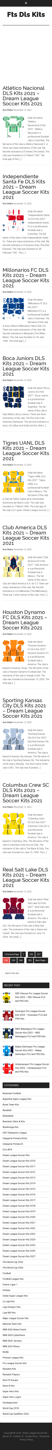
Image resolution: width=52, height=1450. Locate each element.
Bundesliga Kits (10, 1127)
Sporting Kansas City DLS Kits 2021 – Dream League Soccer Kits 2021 (24, 708)
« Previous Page (11, 954)
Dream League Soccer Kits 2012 (19, 1172)
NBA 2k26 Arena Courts (14, 1329)
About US (7, 1436)
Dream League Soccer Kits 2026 (19, 1250)
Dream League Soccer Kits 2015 (19, 1189)
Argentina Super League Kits (17, 1099)
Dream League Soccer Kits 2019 (19, 1211)
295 (30, 960)
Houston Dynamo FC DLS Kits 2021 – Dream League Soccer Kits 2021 (25, 620)
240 (21, 960)
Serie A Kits (9, 1385)
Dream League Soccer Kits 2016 (19, 1194)
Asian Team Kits (11, 1104)
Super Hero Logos (12, 1397)
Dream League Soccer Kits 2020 (19, 1217)
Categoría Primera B (13, 1144)
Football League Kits (13, 1279)
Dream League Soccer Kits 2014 (19, 1183)
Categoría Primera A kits (15, 1138)
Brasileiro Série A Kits (14, 1121)
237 (38, 954)
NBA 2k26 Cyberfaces (14, 1335)
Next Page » (41, 960)
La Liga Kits (9, 1301)
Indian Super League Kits (15, 1295)
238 (6, 960)
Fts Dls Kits (26, 14)
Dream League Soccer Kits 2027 (19, 1256)
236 (31, 954)
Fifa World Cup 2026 (13, 1267)
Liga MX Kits (9, 1312)
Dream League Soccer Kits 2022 (19, 1228)
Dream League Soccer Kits (16, 1155)
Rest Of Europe (10, 1380)
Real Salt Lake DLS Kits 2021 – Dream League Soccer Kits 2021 (26, 877)
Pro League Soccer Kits (15, 1363)
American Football (12, 1093)
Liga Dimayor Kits (12, 1307)
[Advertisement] (26, 58)
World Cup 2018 (11, 1408)
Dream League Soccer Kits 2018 (19, 1205)
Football (7, 1273)
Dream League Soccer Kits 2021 (19, 1222)
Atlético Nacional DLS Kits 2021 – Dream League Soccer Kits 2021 (23, 96)
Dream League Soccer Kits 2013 (19, 1177)
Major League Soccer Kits (16, 1318)
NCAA (6, 1352)
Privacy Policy (26, 1439)
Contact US (18, 1436)
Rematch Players (11, 1374)
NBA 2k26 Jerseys (12, 1340)
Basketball (8, 1115)
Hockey (6, 1290)
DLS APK (7, 1149)
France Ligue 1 (10, 1284)
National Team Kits (12, 1324)
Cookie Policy (31, 1436)
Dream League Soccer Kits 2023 (19, 1234)
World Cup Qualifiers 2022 (16, 1414)
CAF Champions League (15, 1132)
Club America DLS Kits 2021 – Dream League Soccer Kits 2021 (26, 535)
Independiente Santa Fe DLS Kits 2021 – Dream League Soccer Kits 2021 (26, 186)
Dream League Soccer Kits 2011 (19, 1166)
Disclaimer (44, 1436)
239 (13, 960)
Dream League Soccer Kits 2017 (19, 1200)
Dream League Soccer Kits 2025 (19, 1245)
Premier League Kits (13, 1357)
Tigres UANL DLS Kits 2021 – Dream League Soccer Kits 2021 (26, 450)
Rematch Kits (9, 1369)
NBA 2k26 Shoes (11, 1346)
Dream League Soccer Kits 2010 (19, 1160)
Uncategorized (10, 1402)
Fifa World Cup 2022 (13, 1262)
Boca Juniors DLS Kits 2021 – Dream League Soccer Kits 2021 (26, 366)
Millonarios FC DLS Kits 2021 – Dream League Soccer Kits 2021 (26, 278)
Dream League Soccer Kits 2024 (19, 1239)
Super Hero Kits (11, 1391)
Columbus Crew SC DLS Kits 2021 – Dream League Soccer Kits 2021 (26, 793)
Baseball (7, 1110)
